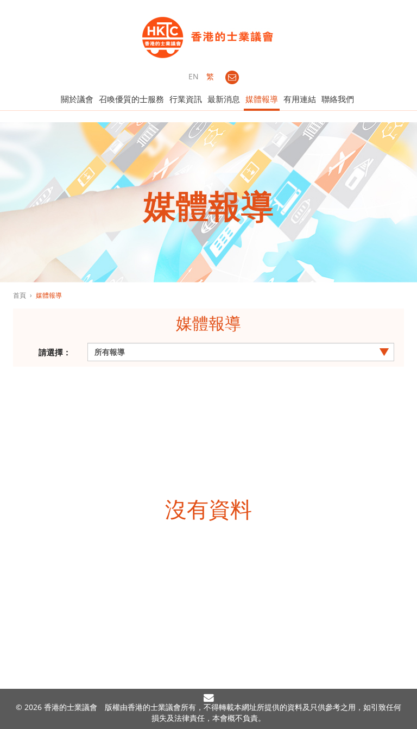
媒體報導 (261, 98)
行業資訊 (185, 98)
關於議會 (77, 98)
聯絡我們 (337, 98)
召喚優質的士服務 (131, 98)
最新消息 (223, 98)
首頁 (19, 295)
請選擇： (55, 352)
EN (193, 76)
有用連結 (299, 98)
